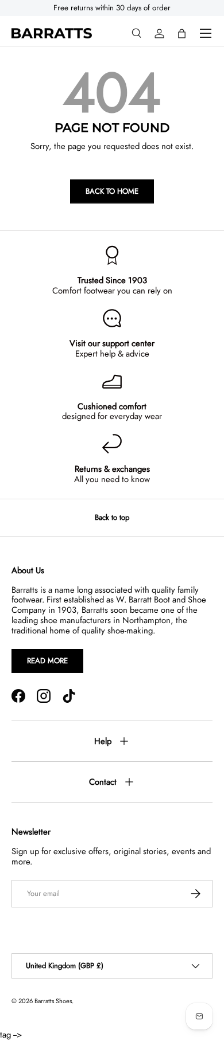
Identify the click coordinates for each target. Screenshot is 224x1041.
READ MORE (47, 660)
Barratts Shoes (53, 1000)
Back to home (112, 191)
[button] (182, 33)
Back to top (112, 517)
